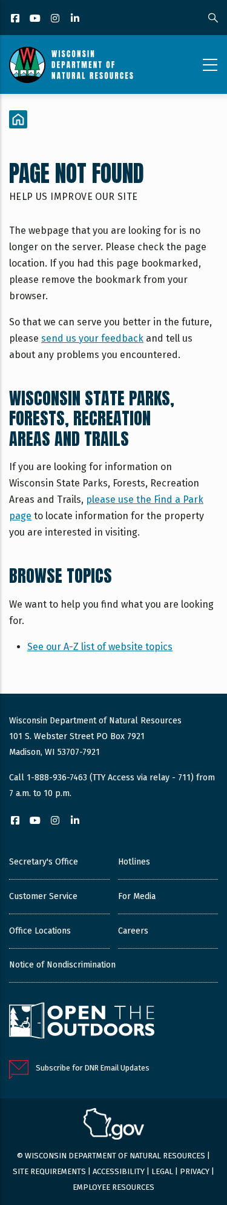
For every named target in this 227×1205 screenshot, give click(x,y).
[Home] (71, 65)
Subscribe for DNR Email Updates (93, 1067)
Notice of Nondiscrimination (62, 965)
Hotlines (134, 862)
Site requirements (49, 1171)
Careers (133, 931)
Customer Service (43, 896)
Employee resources (113, 1187)
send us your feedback (92, 338)
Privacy (194, 1171)
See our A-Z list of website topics (100, 646)
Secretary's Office (43, 862)
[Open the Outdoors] (81, 1022)
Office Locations (40, 931)
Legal (162, 1171)
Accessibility (119, 1171)
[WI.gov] (114, 1125)
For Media (137, 896)
